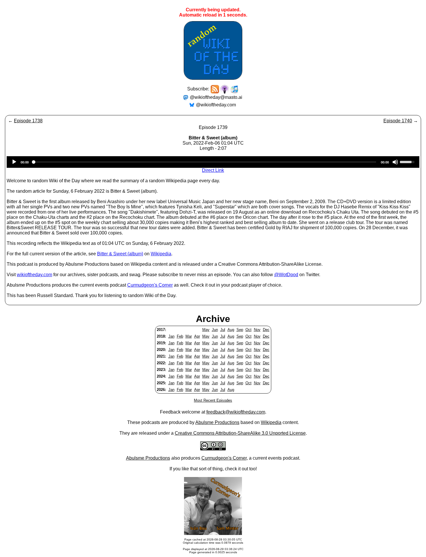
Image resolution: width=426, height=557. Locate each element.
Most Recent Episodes (213, 400)
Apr (197, 336)
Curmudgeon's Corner (150, 285)
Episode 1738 (28, 120)
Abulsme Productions (217, 422)
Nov (257, 329)
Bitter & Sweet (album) (120, 253)
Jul (222, 329)
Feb (180, 336)
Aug (230, 329)
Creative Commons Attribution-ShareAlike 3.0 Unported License (240, 433)
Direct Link (213, 170)
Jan (171, 336)
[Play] (14, 162)
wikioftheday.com (34, 274)
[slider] (408, 161)
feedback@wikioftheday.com (235, 411)
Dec (266, 329)
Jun (215, 329)
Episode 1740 (397, 120)
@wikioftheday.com (216, 104)
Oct (248, 329)
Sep (239, 329)
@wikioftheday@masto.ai (216, 97)
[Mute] (395, 162)
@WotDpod (286, 274)
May (206, 329)
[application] (213, 162)
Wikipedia (161, 253)
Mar (188, 336)
